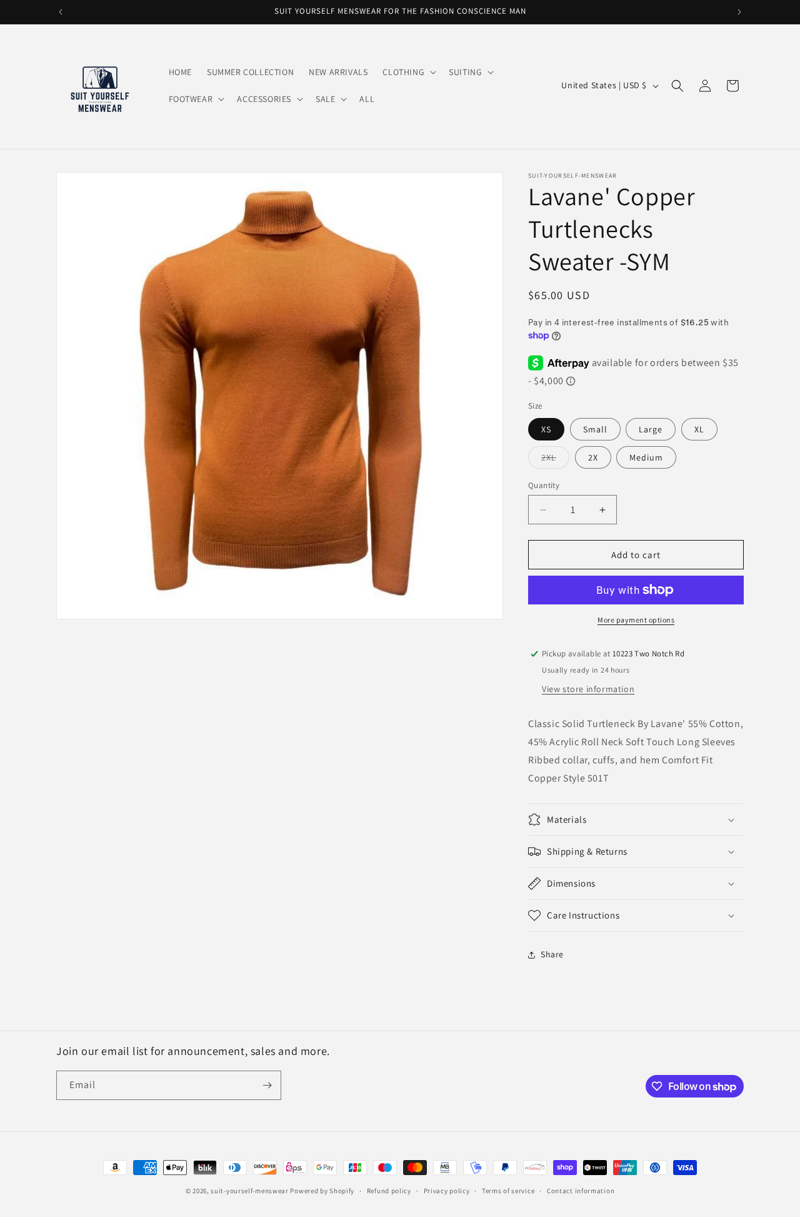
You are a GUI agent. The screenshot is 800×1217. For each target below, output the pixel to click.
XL (699, 429)
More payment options (636, 619)
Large (650, 429)
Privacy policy (447, 1190)
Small (595, 429)
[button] (408, 72)
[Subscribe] (267, 1085)
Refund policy (389, 1190)
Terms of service (508, 1190)
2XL (555, 460)
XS (546, 429)
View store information (588, 689)
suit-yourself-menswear (249, 1190)
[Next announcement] (739, 12)
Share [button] (552, 954)
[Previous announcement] (60, 12)
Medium (646, 457)
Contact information (580, 1190)
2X (593, 457)
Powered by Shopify (322, 1190)
